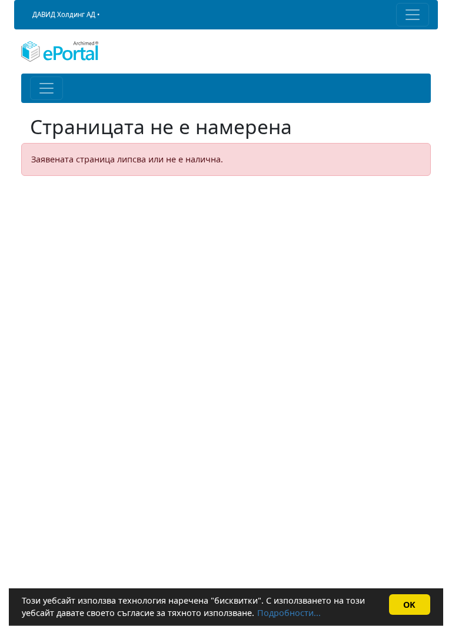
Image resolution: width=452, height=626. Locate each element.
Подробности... (289, 612)
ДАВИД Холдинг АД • (65, 14)
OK (409, 604)
